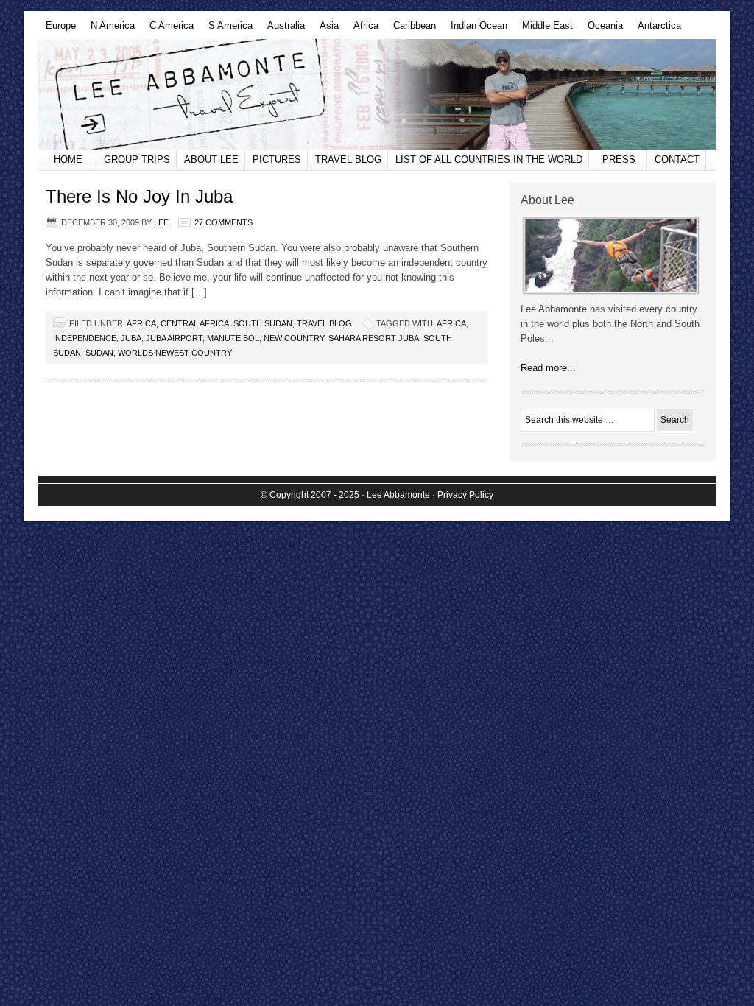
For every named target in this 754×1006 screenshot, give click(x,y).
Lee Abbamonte (377, 94)
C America (168, 29)
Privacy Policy (465, 495)
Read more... (548, 367)
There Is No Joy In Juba (139, 196)
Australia (282, 29)
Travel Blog (348, 159)
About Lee (211, 159)
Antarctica (655, 29)
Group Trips (137, 159)
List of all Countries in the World (488, 159)
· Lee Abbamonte (396, 495)
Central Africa (195, 323)
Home (68, 159)
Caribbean (411, 29)
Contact (677, 159)
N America (109, 29)
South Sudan (262, 323)
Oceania (601, 29)
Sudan (99, 352)
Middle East (544, 29)
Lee (161, 222)
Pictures (277, 159)
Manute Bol (233, 338)
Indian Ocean (475, 29)
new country (294, 338)
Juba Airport (174, 338)
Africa (362, 29)
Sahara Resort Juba (373, 338)
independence (84, 338)
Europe (57, 29)
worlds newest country (175, 352)
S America (227, 29)
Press (618, 159)
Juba (131, 338)
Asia (325, 29)
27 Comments (223, 222)
